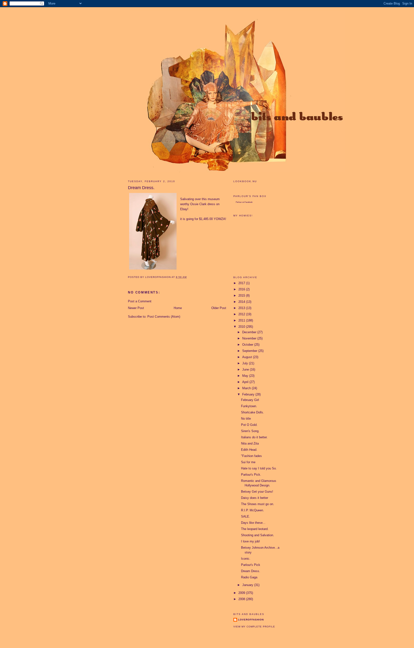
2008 (242, 599)
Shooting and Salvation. (257, 535)
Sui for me (248, 462)
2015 (242, 295)
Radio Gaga (249, 577)
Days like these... (253, 522)
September (250, 351)
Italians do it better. (254, 437)
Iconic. (245, 558)
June (246, 369)
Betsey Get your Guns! (257, 491)
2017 (242, 283)
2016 (242, 289)
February (248, 394)
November (249, 338)
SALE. (245, 516)
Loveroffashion (251, 619)
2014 (242, 302)
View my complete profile (254, 626)
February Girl (250, 400)
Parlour (239, 202)
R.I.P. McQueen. (252, 510)
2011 (242, 320)
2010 (242, 326)
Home (178, 308)
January (248, 585)
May (245, 376)
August (247, 357)
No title (246, 418)
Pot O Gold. (249, 425)
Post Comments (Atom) (163, 316)
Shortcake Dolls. (252, 412)
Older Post (218, 308)
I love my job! (250, 541)
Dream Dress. (250, 571)
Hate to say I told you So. (259, 468)
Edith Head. (249, 449)
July (245, 363)
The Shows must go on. (257, 504)
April (245, 382)
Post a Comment (139, 301)
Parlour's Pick (250, 565)
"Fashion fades (251, 456)
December (249, 332)
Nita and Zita (250, 443)
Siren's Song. (250, 431)
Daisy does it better (254, 498)
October (248, 344)
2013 (242, 308)
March (247, 388)
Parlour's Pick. (251, 474)
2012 (242, 314)
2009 (242, 593)
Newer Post (136, 308)
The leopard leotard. (255, 529)
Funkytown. (249, 406)
